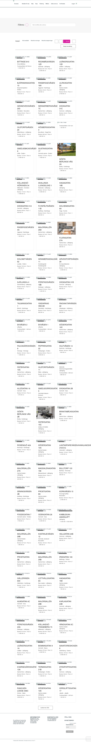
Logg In (73, 3)
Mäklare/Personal (34, 719)
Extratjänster (33, 723)
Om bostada (33, 721)
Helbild (56, 41)
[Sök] (67, 3)
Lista (60, 41)
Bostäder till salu (34, 718)
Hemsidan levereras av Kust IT (29, 740)
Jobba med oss (34, 720)
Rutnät (67, 41)
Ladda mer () (44, 707)
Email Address (70, 724)
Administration (21, 740)
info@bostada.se (51, 720)
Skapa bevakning (67, 46)
